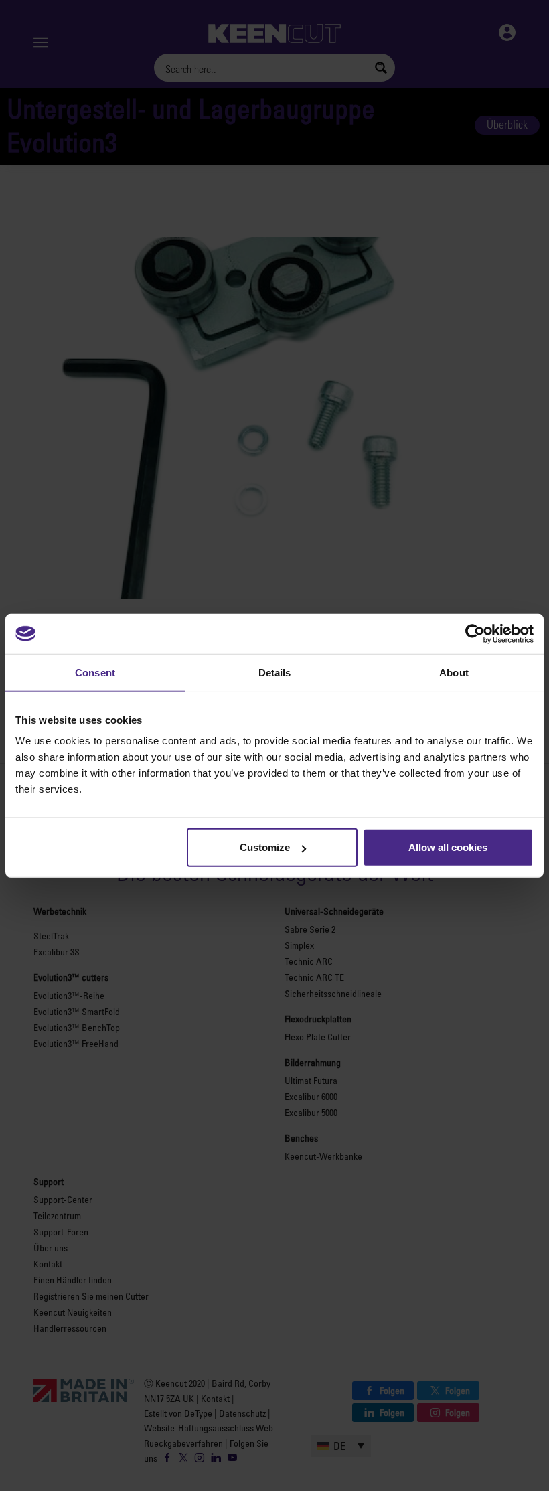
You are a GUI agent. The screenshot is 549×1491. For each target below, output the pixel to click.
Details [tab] (274, 672)
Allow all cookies (447, 847)
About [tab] (454, 672)
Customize (265, 847)
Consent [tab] (95, 672)
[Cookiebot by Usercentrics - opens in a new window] (475, 633)
